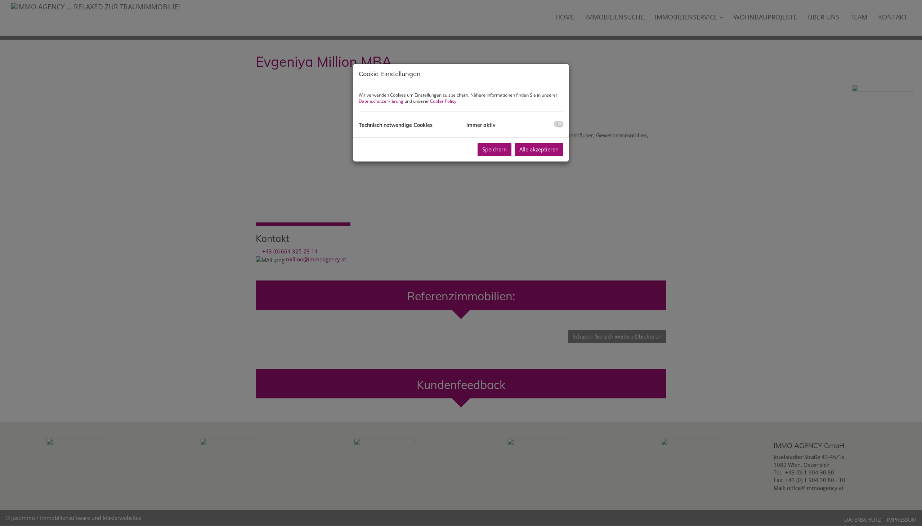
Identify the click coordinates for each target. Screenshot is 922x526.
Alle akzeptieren (539, 149)
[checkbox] (558, 124)
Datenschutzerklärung (381, 101)
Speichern (494, 149)
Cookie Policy (443, 101)
